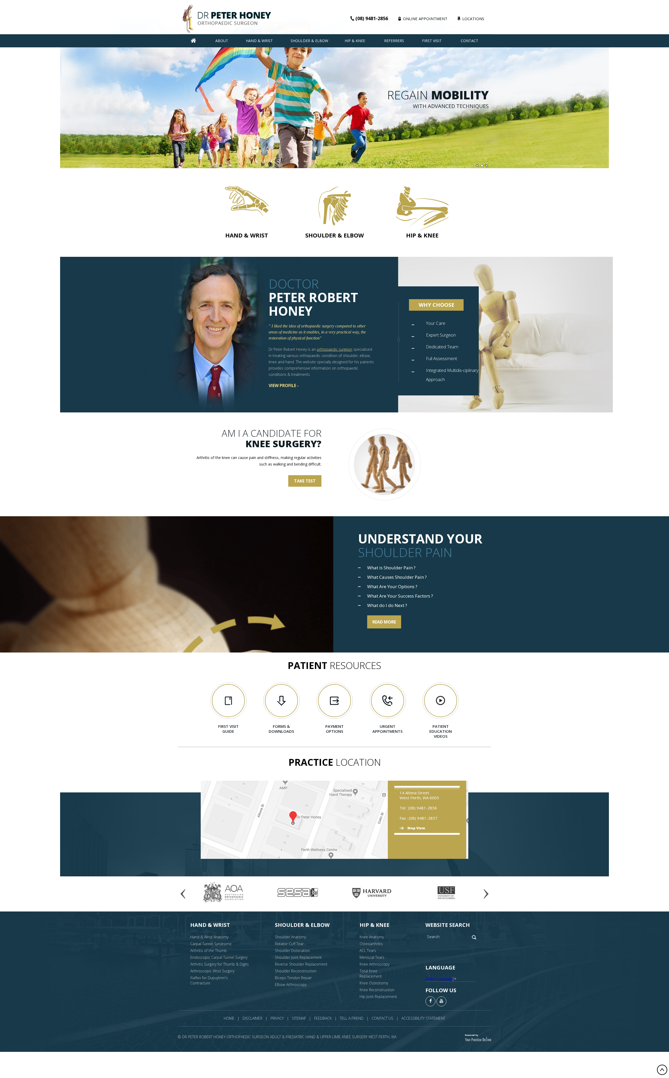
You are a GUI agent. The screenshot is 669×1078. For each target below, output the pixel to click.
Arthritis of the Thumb (208, 950)
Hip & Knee (355, 40)
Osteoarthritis (371, 943)
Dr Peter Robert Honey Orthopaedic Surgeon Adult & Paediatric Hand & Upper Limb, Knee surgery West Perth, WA (289, 1036)
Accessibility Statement (423, 1018)
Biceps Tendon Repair (293, 977)
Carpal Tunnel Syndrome (211, 943)
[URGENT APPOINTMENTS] (387, 700)
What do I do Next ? (387, 605)
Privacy (277, 1018)
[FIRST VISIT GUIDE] (228, 700)
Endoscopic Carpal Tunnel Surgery (218, 957)
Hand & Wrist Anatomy (209, 936)
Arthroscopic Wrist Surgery (212, 970)
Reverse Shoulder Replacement (301, 964)
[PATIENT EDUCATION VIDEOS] (440, 700)
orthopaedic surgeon (334, 349)
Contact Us (382, 1018)
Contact (469, 40)
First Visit (432, 40)
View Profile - (284, 385)
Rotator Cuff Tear (289, 943)
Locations (473, 18)
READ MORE (384, 622)
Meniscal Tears (372, 957)
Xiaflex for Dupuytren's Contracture (209, 980)
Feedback (323, 1018)
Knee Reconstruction (377, 989)
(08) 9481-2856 (371, 18)
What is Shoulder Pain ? (391, 568)
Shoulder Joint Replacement (298, 957)
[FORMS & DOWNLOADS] (281, 700)
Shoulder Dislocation (292, 950)
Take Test (305, 481)
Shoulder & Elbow (309, 40)
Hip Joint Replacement (378, 996)
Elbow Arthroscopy (291, 984)
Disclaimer (252, 1018)
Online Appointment (425, 18)
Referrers (394, 40)
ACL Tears (368, 950)
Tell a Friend (352, 1018)
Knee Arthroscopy (374, 964)
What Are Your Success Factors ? (400, 596)
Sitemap (299, 1018)
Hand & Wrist (259, 40)
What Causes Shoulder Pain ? (397, 577)
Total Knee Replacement (371, 973)
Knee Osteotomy (374, 982)
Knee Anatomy (372, 936)
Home (229, 1018)
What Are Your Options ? (392, 586)
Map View (416, 828)
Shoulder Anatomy (290, 936)
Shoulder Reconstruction (295, 970)
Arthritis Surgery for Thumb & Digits (219, 964)
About (221, 40)
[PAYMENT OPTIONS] (334, 700)
